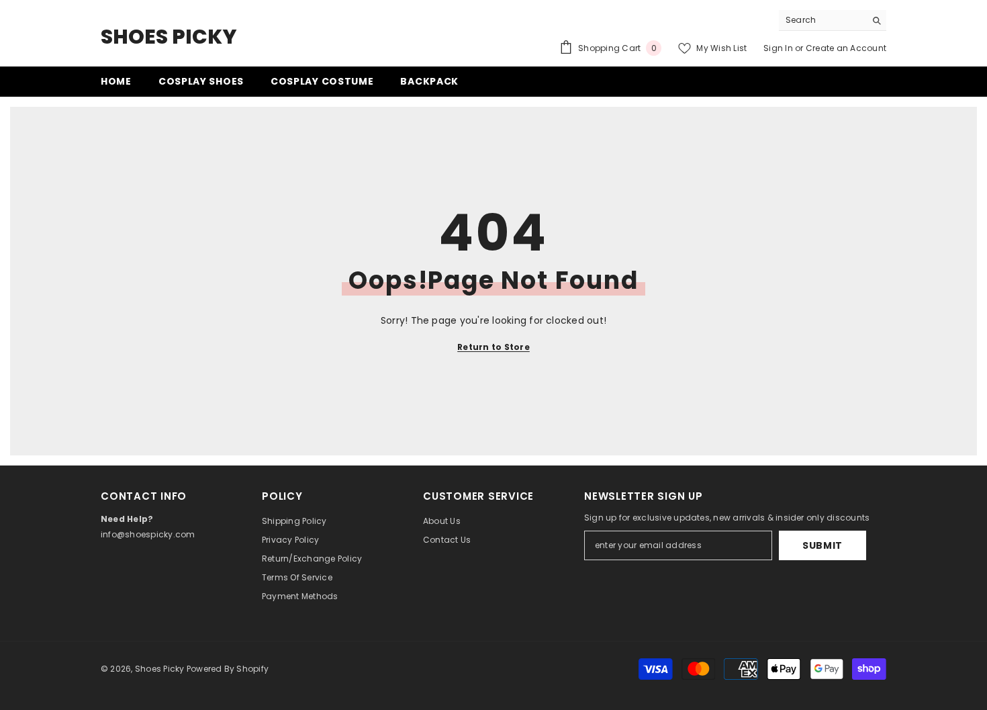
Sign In (778, 48)
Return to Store (493, 347)
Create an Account (846, 48)
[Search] (832, 20)
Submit (822, 545)
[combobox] (822, 20)
